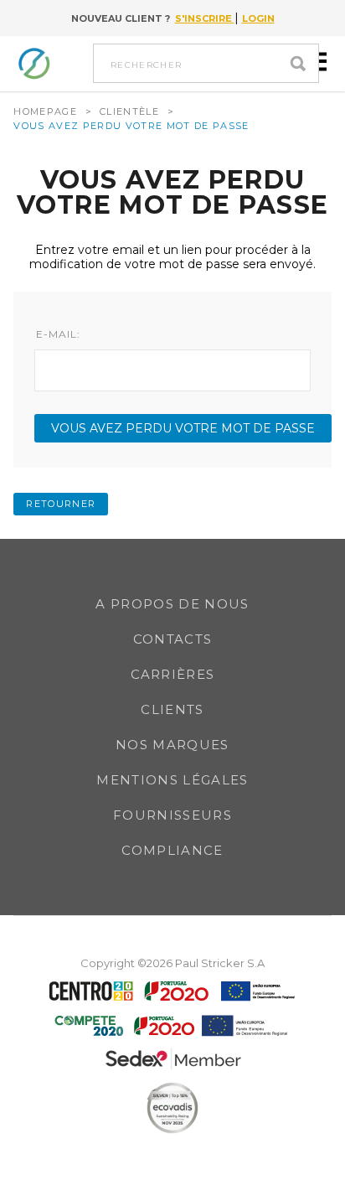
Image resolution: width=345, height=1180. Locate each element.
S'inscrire (204, 18)
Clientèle (129, 111)
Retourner (60, 504)
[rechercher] (302, 63)
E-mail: (58, 334)
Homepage (45, 111)
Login (258, 18)
